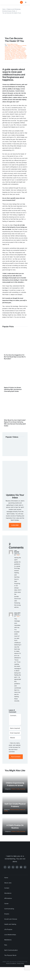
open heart (7, 55)
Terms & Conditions (11, 963)
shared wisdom (15, 56)
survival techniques (10, 58)
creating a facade (16, 49)
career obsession (17, 46)
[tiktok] (9, 867)
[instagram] (17, 867)
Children (13, 789)
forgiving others (16, 51)
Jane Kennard (14, 54)
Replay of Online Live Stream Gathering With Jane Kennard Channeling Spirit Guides (13, 389)
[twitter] (13, 867)
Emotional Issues (14, 809)
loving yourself (22, 54)
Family (17, 789)
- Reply (17, 555)
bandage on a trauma (20, 45)
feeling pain (14, 50)
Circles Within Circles (12, 44)
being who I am (9, 46)
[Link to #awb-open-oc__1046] (21, 2)
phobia (13, 55)
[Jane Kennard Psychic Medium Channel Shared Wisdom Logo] (8, 2)
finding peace (21, 50)
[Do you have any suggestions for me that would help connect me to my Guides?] (15, 332)
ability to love (11, 45)
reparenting (8, 56)
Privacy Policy (20, 963)
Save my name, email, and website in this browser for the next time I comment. (14, 747)
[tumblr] (25, 867)
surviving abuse (19, 58)
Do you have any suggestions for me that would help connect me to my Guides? (15, 356)
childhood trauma (9, 48)
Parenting (22, 789)
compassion (8, 49)
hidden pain (13, 53)
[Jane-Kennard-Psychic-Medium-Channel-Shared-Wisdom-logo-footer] (15, 848)
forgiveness (8, 51)
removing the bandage (21, 55)
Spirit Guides (23, 56)
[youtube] (21, 867)
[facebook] (5, 867)
